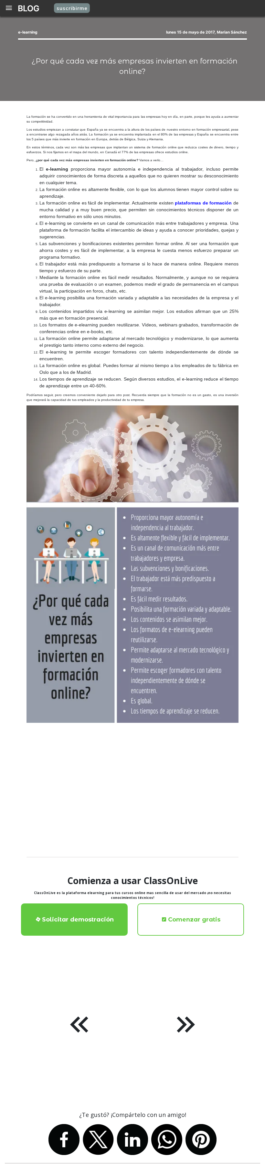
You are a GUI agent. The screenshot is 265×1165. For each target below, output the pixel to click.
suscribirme (72, 8)
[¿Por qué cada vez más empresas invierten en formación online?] (132, 564)
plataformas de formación (203, 202)
